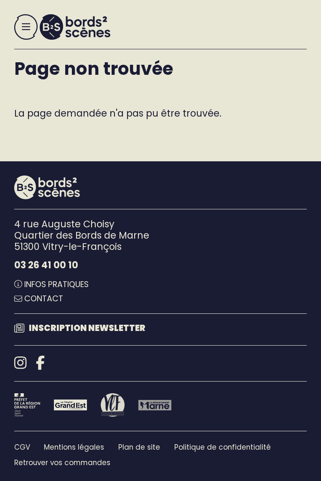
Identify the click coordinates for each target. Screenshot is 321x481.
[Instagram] (20, 363)
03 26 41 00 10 (46, 265)
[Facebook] (40, 363)
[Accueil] (75, 27)
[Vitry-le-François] (112, 405)
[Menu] (26, 27)
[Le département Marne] (154, 405)
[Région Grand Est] (70, 405)
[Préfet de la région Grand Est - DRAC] (27, 405)
